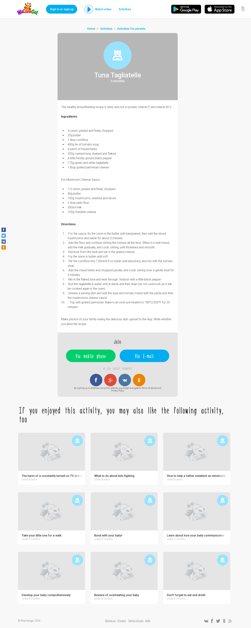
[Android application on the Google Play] (186, 9)
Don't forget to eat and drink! (186, 595)
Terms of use (135, 620)
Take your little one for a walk (41, 535)
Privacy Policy (117, 390)
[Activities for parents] (118, 55)
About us (110, 620)
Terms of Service (149, 388)
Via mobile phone (91, 356)
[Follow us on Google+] (230, 621)
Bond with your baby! (108, 535)
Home (91, 28)
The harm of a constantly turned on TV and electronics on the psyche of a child (52, 475)
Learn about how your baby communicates (195, 535)
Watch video (103, 9)
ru (242, 7)
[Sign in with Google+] (110, 380)
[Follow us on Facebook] (212, 621)
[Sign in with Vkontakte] (125, 380)
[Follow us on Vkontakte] (206, 621)
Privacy (121, 620)
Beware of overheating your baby (116, 595)
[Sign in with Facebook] (96, 380)
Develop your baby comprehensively (46, 595)
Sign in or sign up (62, 9)
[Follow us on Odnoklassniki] (224, 621)
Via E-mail (144, 356)
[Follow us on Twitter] (218, 621)
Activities (125, 9)
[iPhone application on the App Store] (219, 9)
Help (147, 620)
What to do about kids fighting (114, 475)
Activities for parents (131, 28)
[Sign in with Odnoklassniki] (139, 380)
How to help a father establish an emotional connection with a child (197, 475)
